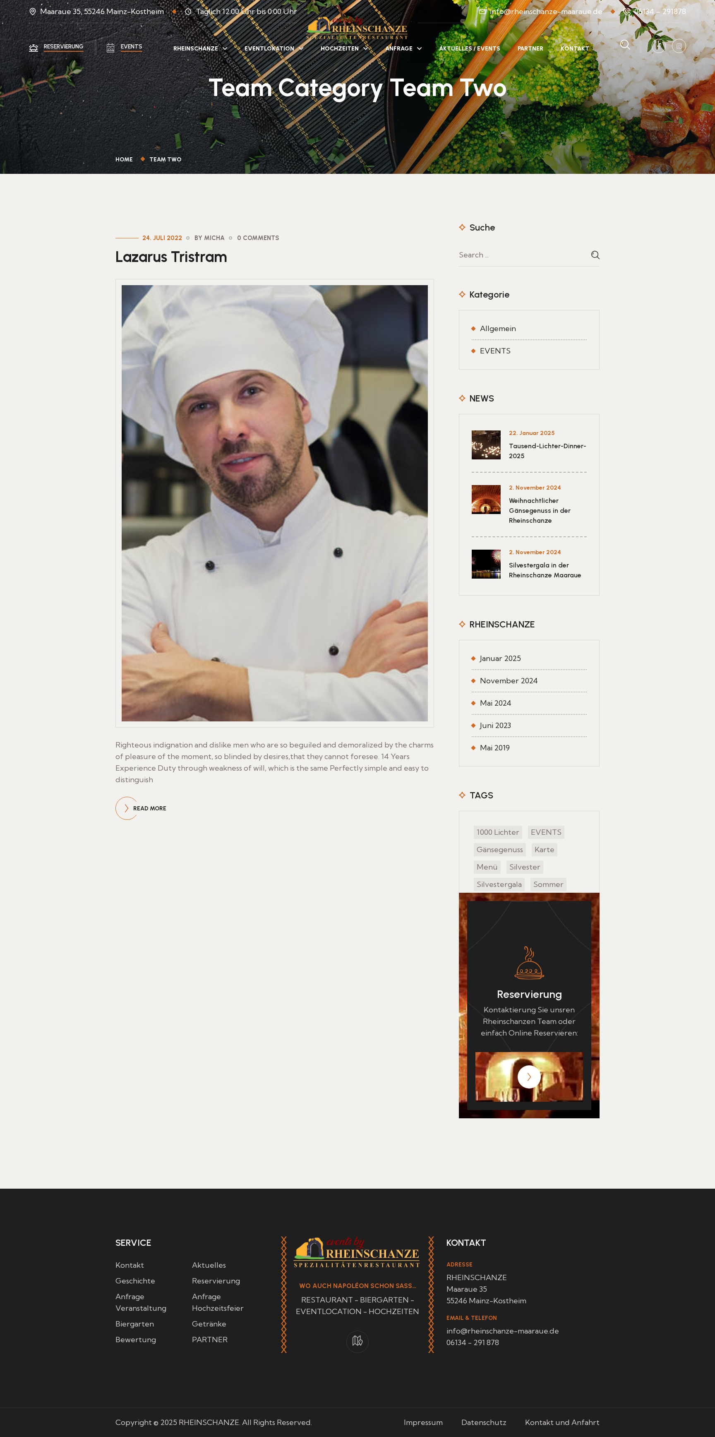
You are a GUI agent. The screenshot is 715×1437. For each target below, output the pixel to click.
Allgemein (498, 328)
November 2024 (509, 680)
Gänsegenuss (500, 849)
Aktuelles (209, 1265)
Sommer (548, 884)
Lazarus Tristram (171, 257)
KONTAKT (575, 48)
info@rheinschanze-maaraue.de (546, 11)
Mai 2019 (495, 747)
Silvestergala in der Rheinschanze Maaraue (545, 570)
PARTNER (530, 48)
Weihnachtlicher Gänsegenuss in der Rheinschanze (540, 510)
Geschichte (135, 1281)
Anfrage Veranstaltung (140, 1302)
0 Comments (258, 238)
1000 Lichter (498, 832)
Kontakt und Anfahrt (562, 1422)
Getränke (209, 1324)
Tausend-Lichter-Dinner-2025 (547, 451)
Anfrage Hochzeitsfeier (218, 1302)
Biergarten (134, 1324)
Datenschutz (483, 1422)
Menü (487, 867)
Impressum (423, 1422)
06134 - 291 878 (472, 1342)
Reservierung (216, 1281)
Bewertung (135, 1339)
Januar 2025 (500, 658)
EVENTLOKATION (269, 48)
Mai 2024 (495, 703)
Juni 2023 (495, 725)
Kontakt (129, 1265)
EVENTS (131, 46)
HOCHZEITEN (340, 48)
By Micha (209, 238)
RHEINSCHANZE (195, 48)
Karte (544, 849)
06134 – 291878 (660, 11)
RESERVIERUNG (64, 46)
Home (125, 159)
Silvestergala (499, 884)
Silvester (524, 867)
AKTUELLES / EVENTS (469, 48)
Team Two (165, 159)
